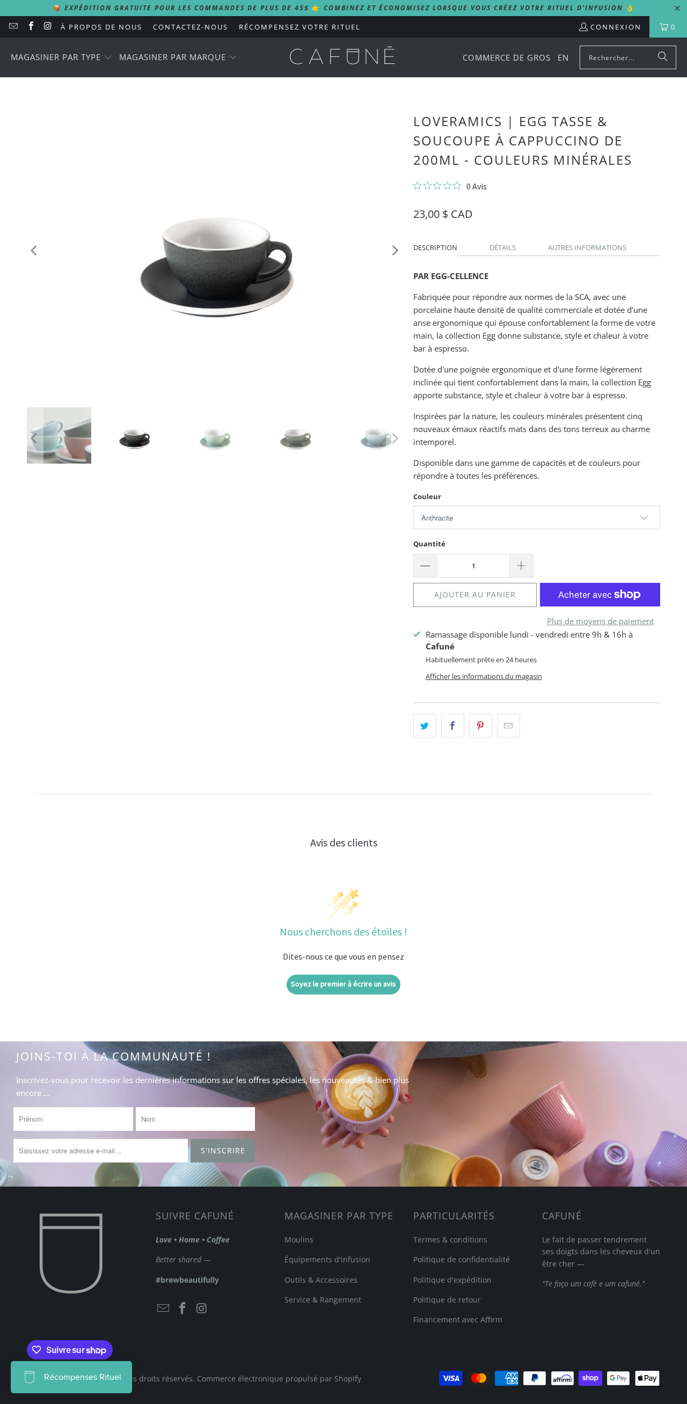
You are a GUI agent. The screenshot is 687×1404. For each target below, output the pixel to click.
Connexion (615, 27)
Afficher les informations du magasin (484, 676)
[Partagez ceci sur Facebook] (452, 725)
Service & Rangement (322, 1300)
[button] (61, 57)
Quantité (429, 544)
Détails (502, 247)
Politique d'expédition (452, 1280)
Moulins (298, 1239)
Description (435, 247)
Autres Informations (587, 247)
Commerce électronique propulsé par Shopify (279, 1378)
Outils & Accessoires (320, 1280)
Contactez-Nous (190, 27)
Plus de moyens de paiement (600, 621)
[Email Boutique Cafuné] (13, 27)
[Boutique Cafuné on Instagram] (48, 27)
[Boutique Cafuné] (342, 57)
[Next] (394, 250)
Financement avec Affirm (457, 1319)
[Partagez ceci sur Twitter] (424, 725)
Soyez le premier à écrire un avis (343, 984)
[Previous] (34, 250)
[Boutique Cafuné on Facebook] (30, 27)
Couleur (427, 496)
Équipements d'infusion (327, 1259)
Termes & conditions (450, 1239)
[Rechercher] (662, 57)
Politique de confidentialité (461, 1259)
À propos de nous (101, 27)
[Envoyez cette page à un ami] (508, 725)
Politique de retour (447, 1300)
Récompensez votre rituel (300, 27)
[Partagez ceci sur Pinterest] (480, 725)
